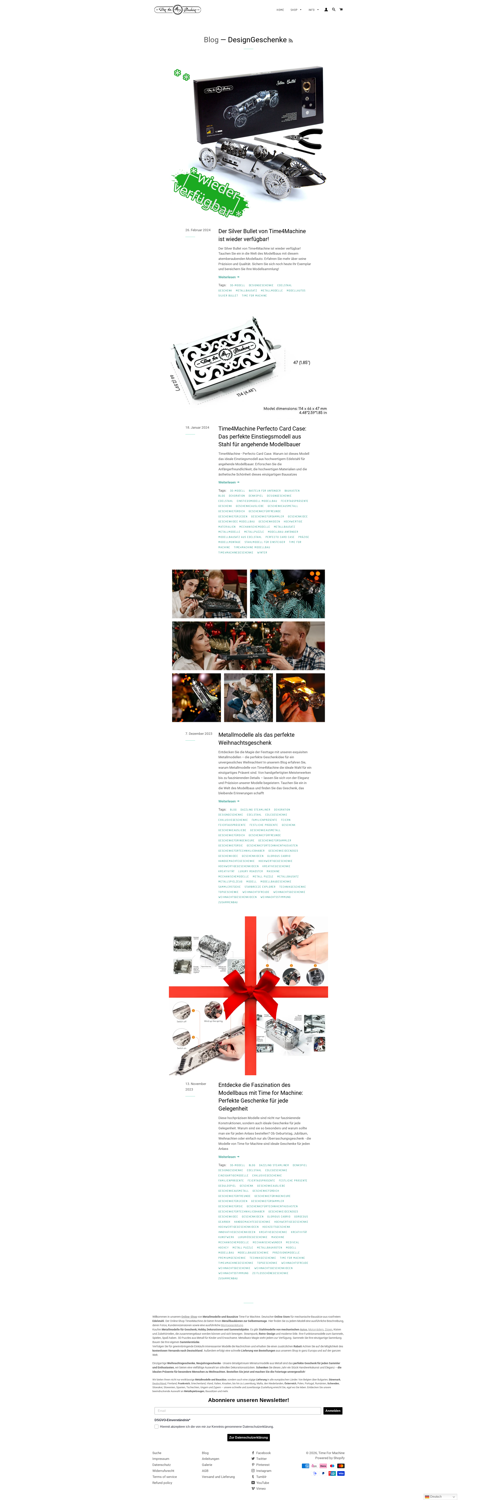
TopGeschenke (228, 891)
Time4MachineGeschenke (236, 552)
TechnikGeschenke (292, 886)
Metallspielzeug (230, 881)
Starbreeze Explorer (260, 886)
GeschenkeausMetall (283, 505)
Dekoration (237, 495)
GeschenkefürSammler (267, 516)
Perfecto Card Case (280, 536)
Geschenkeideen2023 (283, 850)
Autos (303, 1329)
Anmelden (333, 1410)
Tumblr (261, 1477)
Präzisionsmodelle (286, 1252)
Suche (156, 1453)
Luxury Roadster (250, 871)
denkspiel (256, 495)
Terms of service (164, 1477)
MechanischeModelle (254, 526)
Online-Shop (189, 1316)
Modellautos (296, 290)
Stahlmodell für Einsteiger (265, 542)
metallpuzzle (254, 531)
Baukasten (292, 490)
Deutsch (435, 1496)
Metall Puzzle (263, 876)
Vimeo (260, 1489)
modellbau (226, 1252)
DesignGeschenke (261, 285)
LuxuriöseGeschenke (253, 1237)
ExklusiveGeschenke (233, 819)
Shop (294, 9)
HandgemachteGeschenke (236, 860)
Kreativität (226, 871)
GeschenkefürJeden (233, 516)
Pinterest (262, 1465)
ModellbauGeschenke (276, 881)
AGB (205, 1471)
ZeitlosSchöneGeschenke (270, 1273)
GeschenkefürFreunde (265, 511)
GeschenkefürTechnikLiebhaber (241, 850)
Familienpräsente (264, 819)
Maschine (273, 871)
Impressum (160, 1459)
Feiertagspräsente (294, 500)
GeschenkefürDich (231, 511)
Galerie (207, 1465)
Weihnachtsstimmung (276, 897)
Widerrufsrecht (163, 1471)
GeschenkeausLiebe (250, 505)
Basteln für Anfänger (265, 490)
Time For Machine (331, 1453)
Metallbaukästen (269, 1247)
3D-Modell (237, 285)
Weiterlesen (227, 277)
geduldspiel (227, 1185)
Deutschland (159, 1383)
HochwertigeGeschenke (276, 860)
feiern (286, 819)
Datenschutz (161, 1465)
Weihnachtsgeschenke (289, 891)
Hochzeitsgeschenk (276, 1226)
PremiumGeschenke (232, 1257)
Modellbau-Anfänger (283, 531)
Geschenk (225, 290)
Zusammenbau (228, 902)
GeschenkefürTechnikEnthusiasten (272, 845)
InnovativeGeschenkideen (236, 1232)
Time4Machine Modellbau (252, 547)
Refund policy (162, 1483)
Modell (251, 881)
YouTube (262, 1483)
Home (280, 9)
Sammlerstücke (229, 886)
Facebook (263, 1453)
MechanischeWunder (267, 1242)
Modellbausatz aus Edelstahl (240, 536)
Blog (211, 39)
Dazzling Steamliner (255, 809)
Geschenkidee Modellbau (236, 521)
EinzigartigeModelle (233, 1175)
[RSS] (290, 40)
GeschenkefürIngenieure (236, 840)
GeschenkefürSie (230, 845)
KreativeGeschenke (276, 866)
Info (312, 9)
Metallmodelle (272, 290)
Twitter (261, 1459)
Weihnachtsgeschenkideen (237, 897)
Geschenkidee (298, 516)
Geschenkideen (269, 521)
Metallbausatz (246, 290)
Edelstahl (284, 285)
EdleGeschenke (276, 814)
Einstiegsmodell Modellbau (257, 500)
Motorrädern (316, 1329)
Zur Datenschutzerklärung (248, 1437)
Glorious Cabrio (279, 855)
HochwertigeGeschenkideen (238, 866)
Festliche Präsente (264, 824)
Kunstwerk (226, 1237)
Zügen (328, 1329)
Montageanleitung (232, 1325)
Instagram (263, 1471)
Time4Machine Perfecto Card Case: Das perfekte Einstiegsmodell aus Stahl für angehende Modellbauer (262, 436)
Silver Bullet (228, 295)
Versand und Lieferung (218, 1477)
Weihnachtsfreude (255, 891)
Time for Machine (254, 295)
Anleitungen (210, 1459)
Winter (262, 552)
